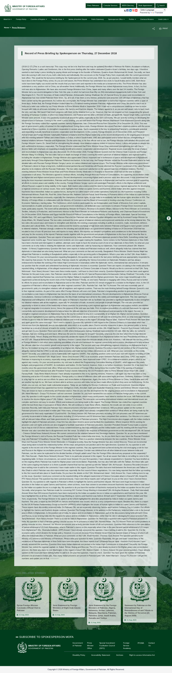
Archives (119, 655)
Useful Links (162, 19)
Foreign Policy (21, 19)
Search (162, 5)
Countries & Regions (38, 19)
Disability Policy (79, 655)
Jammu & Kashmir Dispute (77, 19)
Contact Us (151, 644)
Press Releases (93, 5)
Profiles (132, 19)
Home (6, 28)
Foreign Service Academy (127, 645)
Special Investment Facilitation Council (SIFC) (107, 645)
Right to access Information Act (142, 655)
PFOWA (141, 643)
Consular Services (110, 5)
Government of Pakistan (78, 644)
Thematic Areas (57, 19)
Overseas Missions (147, 19)
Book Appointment (145, 5)
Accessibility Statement (100, 655)
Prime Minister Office (90, 645)
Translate (159, 13)
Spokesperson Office (115, 19)
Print (165, 28)
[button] (125, 11)
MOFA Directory (128, 5)
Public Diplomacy (97, 19)
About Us (7, 19)
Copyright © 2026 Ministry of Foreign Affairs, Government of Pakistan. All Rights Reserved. (86, 669)
